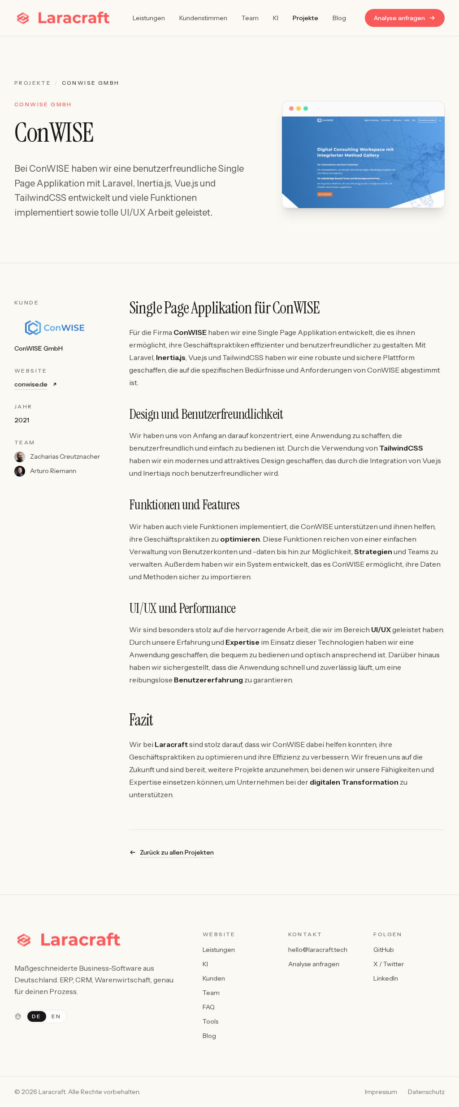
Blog (339, 18)
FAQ (209, 1007)
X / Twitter (388, 964)
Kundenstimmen (203, 18)
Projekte (305, 18)
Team (250, 18)
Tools (210, 1021)
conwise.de (31, 384)
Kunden (214, 978)
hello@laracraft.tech (317, 950)
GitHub (383, 950)
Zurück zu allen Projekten (177, 852)
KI (275, 18)
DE (37, 1016)
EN (56, 1016)
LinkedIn (385, 978)
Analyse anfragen (399, 18)
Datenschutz (426, 1092)
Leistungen (149, 18)
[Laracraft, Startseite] (64, 18)
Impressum (381, 1092)
